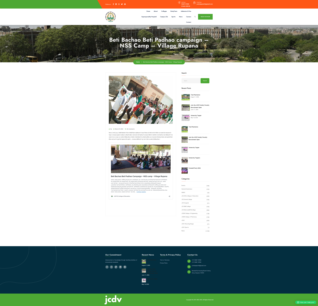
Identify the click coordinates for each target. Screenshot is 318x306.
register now (205, 17)
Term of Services (165, 260)
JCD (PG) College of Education (190, 196)
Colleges (164, 11)
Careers (188, 17)
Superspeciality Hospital (149, 17)
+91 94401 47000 (196, 262)
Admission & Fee (186, 11)
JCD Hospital (185, 203)
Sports (173, 17)
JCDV (183, 220)
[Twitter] (122, 4)
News (181, 17)
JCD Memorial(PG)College (189, 210)
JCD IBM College (186, 206)
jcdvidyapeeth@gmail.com (205, 4)
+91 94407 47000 (196, 260)
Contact (188, 22)
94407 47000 (185, 4)
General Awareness (187, 189)
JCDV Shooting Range (188, 224)
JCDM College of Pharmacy (189, 217)
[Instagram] (119, 4)
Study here (173, 11)
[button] (305, 302)
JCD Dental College (187, 199)
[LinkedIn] (116, 4)
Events (183, 185)
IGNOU (183, 192)
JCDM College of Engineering (189, 213)
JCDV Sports (185, 227)
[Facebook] (113, 4)
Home (148, 11)
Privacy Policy (163, 263)
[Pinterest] (125, 4)
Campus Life (164, 17)
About (156, 11)
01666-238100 (185, 6)
